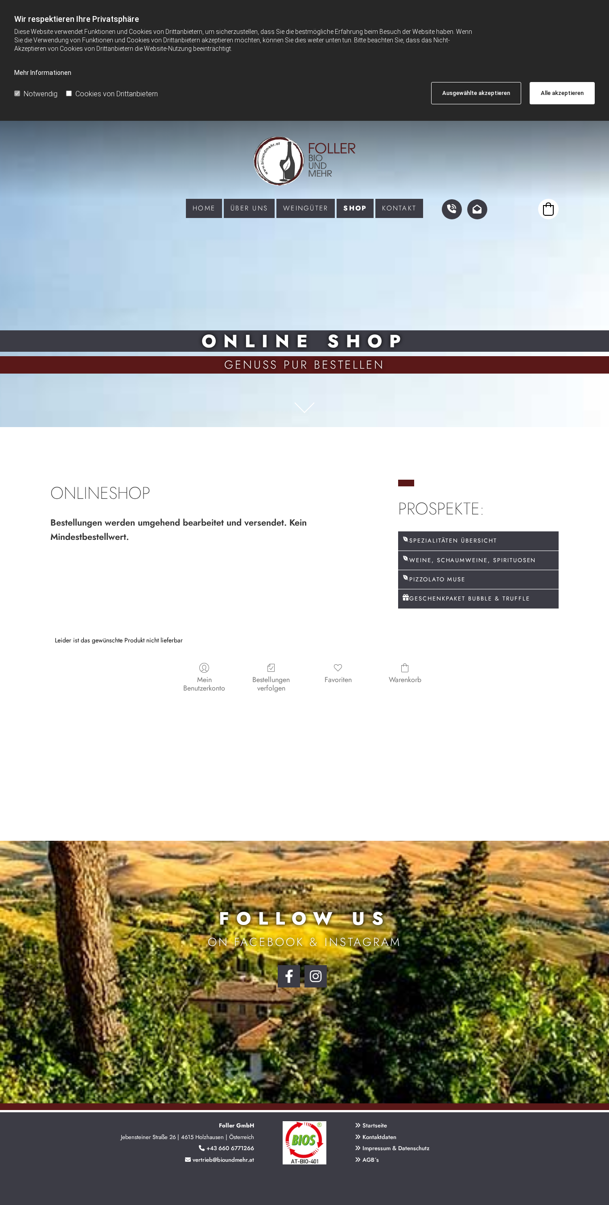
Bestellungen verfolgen (271, 683)
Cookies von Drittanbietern (116, 94)
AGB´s (367, 1160)
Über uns (249, 208)
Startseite (374, 1125)
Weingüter (305, 208)
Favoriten (338, 679)
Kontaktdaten (379, 1137)
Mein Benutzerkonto (204, 683)
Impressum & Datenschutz (395, 1148)
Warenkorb (405, 679)
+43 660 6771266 (230, 1148)
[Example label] (315, 976)
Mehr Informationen (42, 72)
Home (204, 208)
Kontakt (399, 208)
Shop (355, 208)
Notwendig (41, 94)
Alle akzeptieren (562, 93)
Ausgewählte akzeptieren (476, 93)
